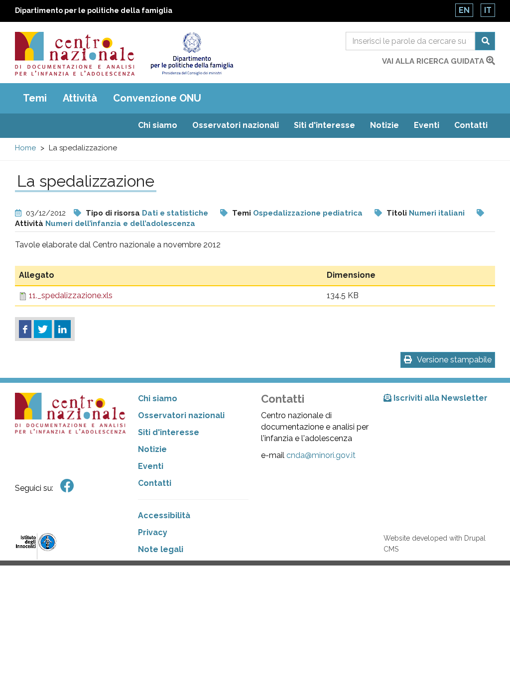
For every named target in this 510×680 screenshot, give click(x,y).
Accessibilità (164, 515)
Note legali (160, 549)
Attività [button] (80, 98)
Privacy (152, 532)
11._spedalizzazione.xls (71, 295)
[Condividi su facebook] (25, 329)
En (464, 10)
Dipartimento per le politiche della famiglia (93, 10)
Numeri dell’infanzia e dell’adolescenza (120, 223)
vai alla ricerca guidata (434, 61)
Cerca (485, 41)
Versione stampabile (454, 359)
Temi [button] (35, 98)
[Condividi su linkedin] (62, 329)
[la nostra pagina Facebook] (67, 486)
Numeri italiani (437, 213)
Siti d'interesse (324, 125)
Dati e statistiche (175, 213)
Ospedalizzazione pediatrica (308, 213)
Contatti (471, 125)
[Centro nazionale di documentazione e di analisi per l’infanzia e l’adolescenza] (74, 54)
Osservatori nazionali (235, 125)
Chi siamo (157, 125)
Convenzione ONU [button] (157, 98)
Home (25, 147)
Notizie (384, 125)
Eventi (426, 125)
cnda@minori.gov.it (321, 455)
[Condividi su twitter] (43, 329)
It (488, 10)
